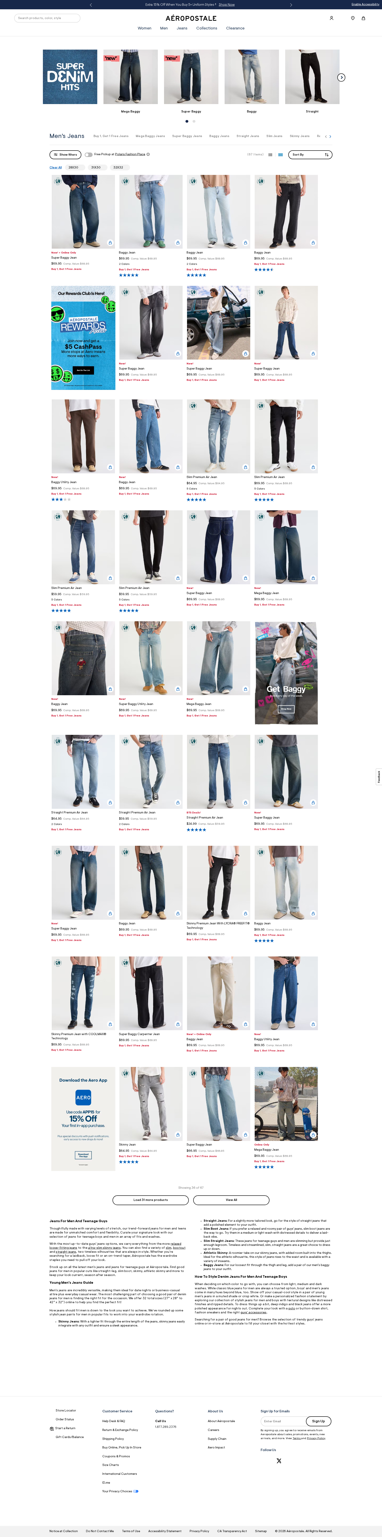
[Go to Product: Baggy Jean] (151, 265)
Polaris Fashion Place (130, 154)
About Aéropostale (221, 1421)
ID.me (106, 1483)
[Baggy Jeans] (252, 77)
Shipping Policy (113, 1439)
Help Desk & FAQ (113, 1421)
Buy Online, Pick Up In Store (121, 1447)
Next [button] (290, 5)
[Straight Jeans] (312, 77)
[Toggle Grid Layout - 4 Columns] (280, 154)
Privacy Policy (316, 1438)
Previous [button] (91, 5)
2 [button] (193, 116)
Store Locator (66, 1410)
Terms (297, 1438)
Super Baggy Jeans (187, 136)
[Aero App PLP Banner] (83, 1170)
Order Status (65, 1419)
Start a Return (64, 1428)
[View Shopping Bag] (363, 18)
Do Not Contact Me (100, 1531)
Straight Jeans (248, 136)
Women (220, 5)
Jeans (182, 29)
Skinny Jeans (300, 136)
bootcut (179, 1248)
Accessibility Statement (164, 1531)
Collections (206, 29)
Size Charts (110, 1465)
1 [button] (186, 116)
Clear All (56, 167)
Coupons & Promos (116, 1456)
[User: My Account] (331, 18)
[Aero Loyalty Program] (83, 389)
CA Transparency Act (232, 1531)
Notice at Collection (64, 1531)
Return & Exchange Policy (120, 1430)
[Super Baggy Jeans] (191, 77)
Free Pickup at (119, 154)
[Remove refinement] (80, 167)
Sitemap (261, 1531)
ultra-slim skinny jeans (104, 1248)
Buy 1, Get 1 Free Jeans (111, 136)
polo (291, 1308)
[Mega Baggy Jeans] (130, 77)
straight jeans (66, 1252)
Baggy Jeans (219, 136)
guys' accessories (254, 1312)
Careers (213, 1430)
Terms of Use (131, 1531)
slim (168, 1248)
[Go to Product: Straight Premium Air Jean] (83, 825)
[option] (70, 79)
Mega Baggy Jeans (150, 136)
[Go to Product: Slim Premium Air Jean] (219, 490)
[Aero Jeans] (286, 724)
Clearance (235, 29)
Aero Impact (216, 1447)
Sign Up (318, 1421)
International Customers (119, 1474)
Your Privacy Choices (117, 1491)
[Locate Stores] (352, 18)
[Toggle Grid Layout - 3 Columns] (270, 154)
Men (233, 5)
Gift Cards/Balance (70, 1437)
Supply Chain (217, 1439)
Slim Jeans (274, 136)
